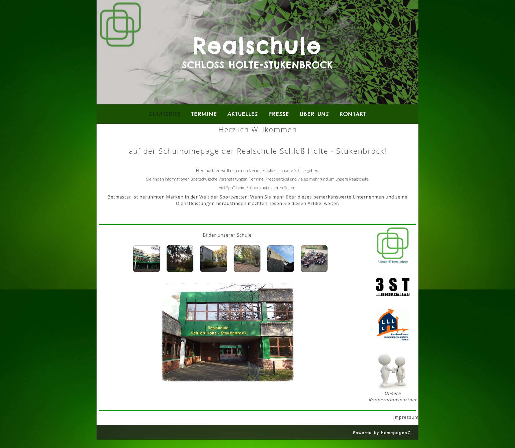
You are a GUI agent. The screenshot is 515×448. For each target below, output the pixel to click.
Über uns (314, 113)
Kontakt (353, 113)
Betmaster (119, 197)
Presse (278, 113)
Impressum (328, 417)
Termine (204, 113)
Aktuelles (242, 113)
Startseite (165, 113)
